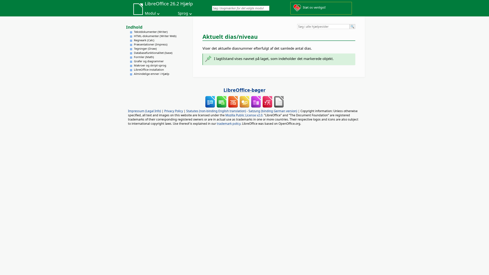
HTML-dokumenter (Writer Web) (155, 36)
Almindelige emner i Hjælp (151, 74)
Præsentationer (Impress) (151, 44)
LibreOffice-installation (149, 69)
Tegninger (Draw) (145, 48)
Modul (150, 13)
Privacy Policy (173, 111)
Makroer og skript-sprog (150, 65)
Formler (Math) (144, 57)
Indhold (134, 27)
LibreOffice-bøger (244, 90)
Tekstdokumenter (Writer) (151, 32)
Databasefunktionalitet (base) (153, 53)
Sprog (183, 13)
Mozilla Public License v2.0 (243, 115)
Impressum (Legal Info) (144, 111)
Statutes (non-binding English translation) (216, 111)
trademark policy (228, 123)
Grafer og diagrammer (149, 61)
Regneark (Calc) (144, 40)
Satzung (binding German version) (273, 111)
